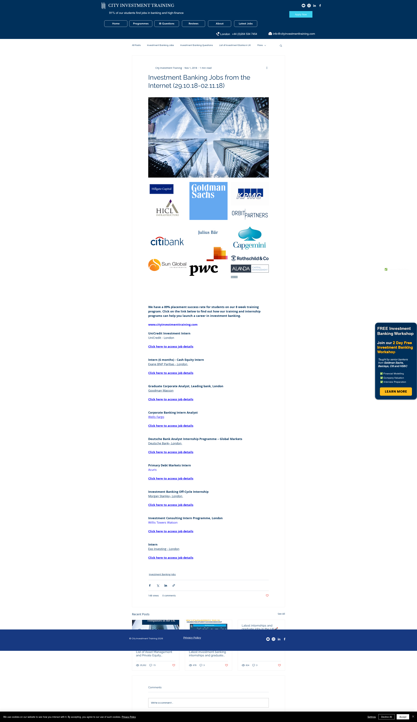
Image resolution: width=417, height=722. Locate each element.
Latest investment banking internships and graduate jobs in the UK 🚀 (207, 653)
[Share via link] (173, 585)
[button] (280, 45)
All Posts (136, 45)
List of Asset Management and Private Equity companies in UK (154, 653)
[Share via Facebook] (149, 585)
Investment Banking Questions (196, 45)
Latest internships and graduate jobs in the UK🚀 (260, 627)
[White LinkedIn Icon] (314, 5)
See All (281, 613)
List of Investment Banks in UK (235, 45)
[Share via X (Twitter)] (157, 585)
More (260, 45)
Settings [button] (371, 716)
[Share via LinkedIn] (165, 585)
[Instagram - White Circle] (309, 5)
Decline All (386, 716)
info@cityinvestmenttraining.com (294, 33)
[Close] (413, 716)
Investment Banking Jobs (160, 45)
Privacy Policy (129, 716)
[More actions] (267, 68)
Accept (402, 716)
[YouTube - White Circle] (303, 5)
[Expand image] (167, 188)
